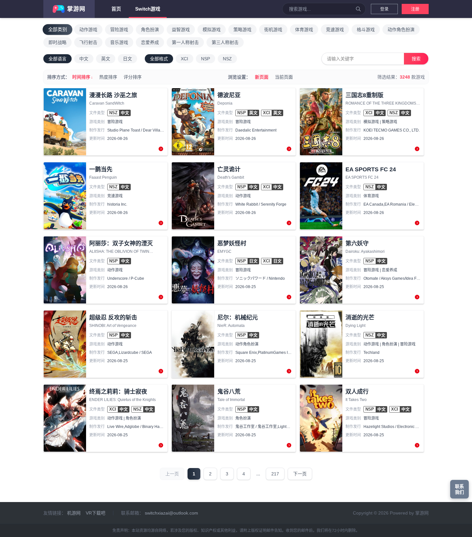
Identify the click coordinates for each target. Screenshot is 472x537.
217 (275, 473)
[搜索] (358, 9)
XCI (184, 58)
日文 (127, 58)
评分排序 (133, 77)
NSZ (227, 58)
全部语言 (57, 58)
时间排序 (82, 77)
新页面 (261, 77)
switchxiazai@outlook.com (171, 513)
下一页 (300, 473)
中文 (83, 58)
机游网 (74, 513)
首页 (116, 9)
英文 (105, 58)
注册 (415, 8)
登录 (384, 8)
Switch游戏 (147, 9)
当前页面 (284, 77)
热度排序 (108, 77)
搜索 (416, 58)
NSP (205, 58)
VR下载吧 (95, 513)
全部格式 (159, 58)
